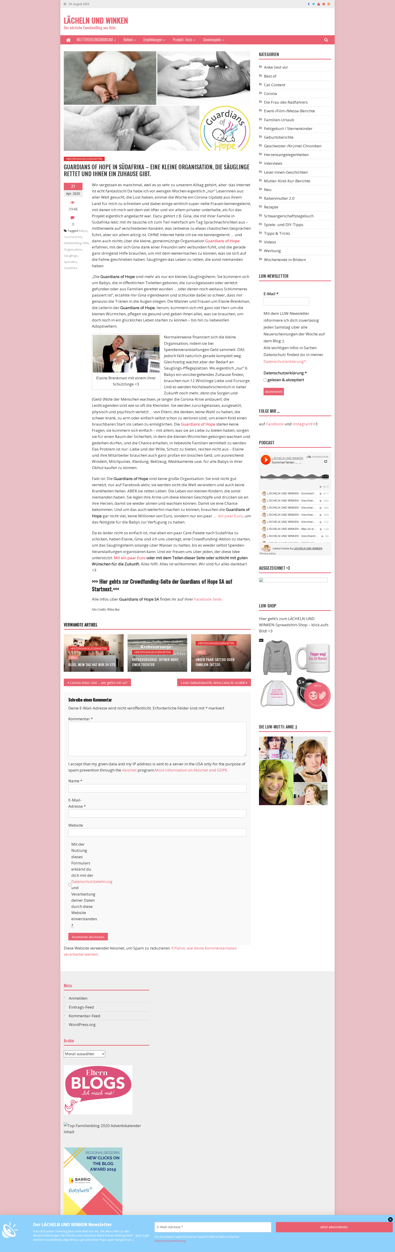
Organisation (73, 249)
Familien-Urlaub (279, 119)
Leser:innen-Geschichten (286, 172)
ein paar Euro (230, 515)
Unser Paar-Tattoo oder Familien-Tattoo (215, 662)
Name (75, 780)
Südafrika (70, 268)
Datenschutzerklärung (170, 1241)
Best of (270, 76)
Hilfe (86, 243)
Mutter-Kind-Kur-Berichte (287, 180)
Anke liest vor (276, 67)
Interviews (273, 163)
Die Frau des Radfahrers (286, 102)
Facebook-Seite (208, 599)
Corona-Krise (73, 237)
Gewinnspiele (212, 39)
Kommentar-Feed (84, 1015)
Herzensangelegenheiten (84, 159)
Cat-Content (274, 84)
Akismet (129, 770)
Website (75, 825)
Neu (73, 657)
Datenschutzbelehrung (91, 881)
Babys (83, 231)
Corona (270, 93)
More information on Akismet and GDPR (191, 770)
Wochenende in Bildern (285, 259)
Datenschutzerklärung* (285, 361)
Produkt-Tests (182, 39)
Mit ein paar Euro (130, 557)
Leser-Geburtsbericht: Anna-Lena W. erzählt (213, 682)
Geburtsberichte (279, 137)
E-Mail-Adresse (77, 803)
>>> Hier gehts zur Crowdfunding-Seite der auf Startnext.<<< (162, 585)
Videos (270, 242)
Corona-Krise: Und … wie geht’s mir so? (98, 682)
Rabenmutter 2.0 (279, 198)
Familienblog (72, 243)
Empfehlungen (153, 39)
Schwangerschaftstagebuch (289, 216)
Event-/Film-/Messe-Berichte (289, 110)
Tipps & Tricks (277, 233)
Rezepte (271, 207)
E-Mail (271, 293)
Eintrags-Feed (81, 1007)
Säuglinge (70, 256)
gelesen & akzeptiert (285, 379)
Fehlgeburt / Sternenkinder (288, 128)
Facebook (274, 423)
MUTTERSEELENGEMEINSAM (95, 39)
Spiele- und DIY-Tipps (283, 224)
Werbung (272, 250)
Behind (128, 39)
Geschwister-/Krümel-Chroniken (292, 145)
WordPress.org (82, 1024)
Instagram (302, 423)
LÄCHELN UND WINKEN (96, 20)
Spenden (70, 262)
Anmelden (78, 998)
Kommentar (80, 718)
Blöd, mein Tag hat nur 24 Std (91, 664)
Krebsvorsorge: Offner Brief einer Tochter (155, 662)
